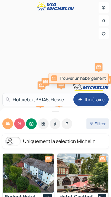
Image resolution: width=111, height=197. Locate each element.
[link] (79, 78)
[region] (28, 173)
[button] (41, 85)
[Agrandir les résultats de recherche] (55, 111)
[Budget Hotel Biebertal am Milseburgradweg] (28, 173)
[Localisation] (104, 33)
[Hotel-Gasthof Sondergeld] (83, 173)
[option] (7, 123)
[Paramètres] (104, 20)
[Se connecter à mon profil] (104, 7)
